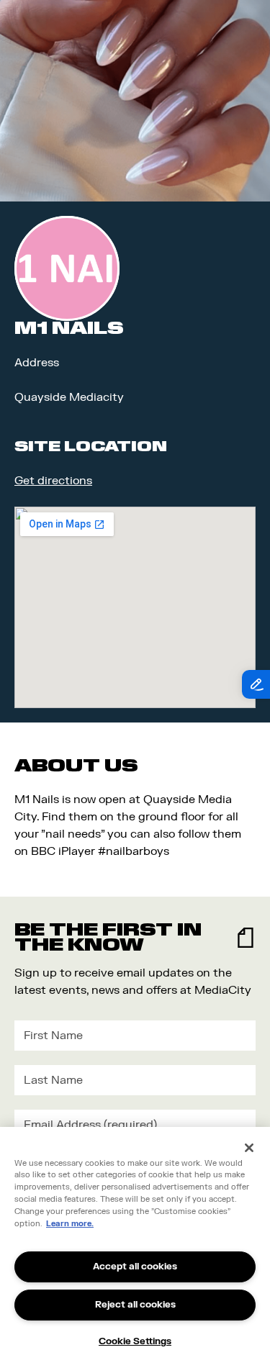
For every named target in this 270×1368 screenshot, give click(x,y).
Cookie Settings (135, 1341)
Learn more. (70, 1223)
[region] (135, 1247)
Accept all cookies (135, 1266)
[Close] (249, 1148)
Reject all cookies (135, 1304)
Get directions (53, 481)
